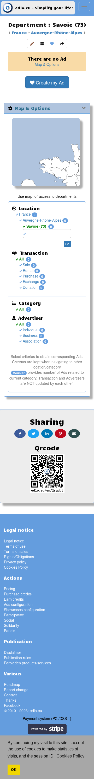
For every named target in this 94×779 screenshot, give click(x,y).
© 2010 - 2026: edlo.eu (23, 710)
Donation (30, 287)
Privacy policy (15, 561)
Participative (14, 614)
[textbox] (35, 233)
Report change (16, 689)
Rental (27, 270)
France (19, 32)
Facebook (12, 705)
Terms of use (15, 546)
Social (9, 620)
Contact (10, 694)
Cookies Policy (16, 567)
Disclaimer (12, 652)
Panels (9, 630)
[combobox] (47, 233)
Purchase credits (18, 593)
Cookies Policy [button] (70, 756)
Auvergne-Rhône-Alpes (56, 32)
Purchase (30, 276)
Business (30, 335)
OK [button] (13, 769)
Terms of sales (16, 551)
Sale (26, 264)
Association (32, 341)
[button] (32, 43)
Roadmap (12, 684)
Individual (30, 329)
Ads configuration (18, 604)
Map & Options (47, 64)
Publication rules (17, 657)
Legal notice (14, 540)
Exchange (30, 281)
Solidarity (11, 625)
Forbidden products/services (27, 662)
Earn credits (14, 599)
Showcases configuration (24, 609)
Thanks (10, 700)
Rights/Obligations (19, 556)
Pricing (9, 588)
